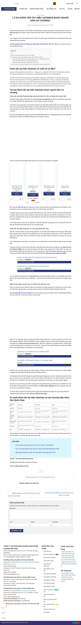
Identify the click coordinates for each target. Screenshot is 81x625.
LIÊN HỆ (76, 9)
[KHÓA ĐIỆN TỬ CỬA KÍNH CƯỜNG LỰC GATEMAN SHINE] (17, 173)
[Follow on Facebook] (73, 623)
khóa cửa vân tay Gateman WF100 (55, 253)
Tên (11, 522)
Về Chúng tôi (51, 9)
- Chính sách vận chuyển (68, 553)
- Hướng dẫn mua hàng (67, 557)
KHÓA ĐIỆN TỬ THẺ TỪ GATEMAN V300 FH (49, 187)
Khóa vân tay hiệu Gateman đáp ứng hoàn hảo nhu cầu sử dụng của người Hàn (30, 59)
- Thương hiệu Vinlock (67, 573)
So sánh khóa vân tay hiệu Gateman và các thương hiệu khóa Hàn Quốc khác (30, 64)
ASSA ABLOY (53, 72)
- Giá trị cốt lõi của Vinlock (68, 575)
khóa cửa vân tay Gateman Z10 (29, 343)
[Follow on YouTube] (78, 623)
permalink (53, 477)
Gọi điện (3, 607)
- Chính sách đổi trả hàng (68, 559)
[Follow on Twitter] (76, 623)
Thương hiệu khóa (36, 9)
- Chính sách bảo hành (67, 551)
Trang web (55, 522)
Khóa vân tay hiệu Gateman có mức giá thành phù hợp (25, 60)
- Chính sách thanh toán (67, 555)
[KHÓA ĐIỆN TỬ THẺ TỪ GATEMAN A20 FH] (33, 173)
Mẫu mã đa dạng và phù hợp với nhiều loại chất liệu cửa (25, 62)
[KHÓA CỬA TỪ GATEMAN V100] (65, 173)
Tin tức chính (40, 15)
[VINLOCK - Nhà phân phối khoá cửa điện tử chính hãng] (6, 3)
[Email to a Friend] (42, 471)
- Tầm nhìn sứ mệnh (66, 577)
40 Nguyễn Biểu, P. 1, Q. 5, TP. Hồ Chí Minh (23, 590)
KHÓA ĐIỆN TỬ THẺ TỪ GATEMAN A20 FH (33, 187)
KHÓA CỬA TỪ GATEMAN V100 (65, 186)
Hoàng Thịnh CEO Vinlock (46, 25)
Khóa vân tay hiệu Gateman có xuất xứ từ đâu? (22, 55)
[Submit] (54, 3)
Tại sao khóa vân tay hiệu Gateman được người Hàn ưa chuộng (27, 57)
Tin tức (62, 9)
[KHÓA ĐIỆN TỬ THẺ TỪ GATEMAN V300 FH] (49, 173)
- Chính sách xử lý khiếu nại (68, 562)
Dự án (70, 9)
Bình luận (13, 508)
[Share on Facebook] (39, 471)
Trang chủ (24, 9)
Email (33, 522)
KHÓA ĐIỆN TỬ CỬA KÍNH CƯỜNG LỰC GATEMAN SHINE (17, 187)
